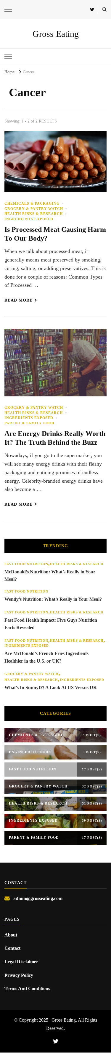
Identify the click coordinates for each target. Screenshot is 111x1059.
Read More (18, 300)
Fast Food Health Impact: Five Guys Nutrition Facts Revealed (50, 624)
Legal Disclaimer (21, 961)
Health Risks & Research (33, 214)
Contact (12, 948)
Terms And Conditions (27, 988)
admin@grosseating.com (37, 898)
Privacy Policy (18, 975)
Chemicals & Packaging (31, 203)
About (10, 934)
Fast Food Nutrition (26, 564)
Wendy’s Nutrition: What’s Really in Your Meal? (53, 599)
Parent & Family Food (29, 423)
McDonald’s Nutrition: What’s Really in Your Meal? (49, 575)
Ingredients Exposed (28, 219)
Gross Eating (56, 34)
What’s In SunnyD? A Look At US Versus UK (50, 687)
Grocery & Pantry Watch (33, 209)
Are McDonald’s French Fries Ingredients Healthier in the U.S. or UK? (46, 657)
